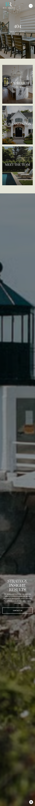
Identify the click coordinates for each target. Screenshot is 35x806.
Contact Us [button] (17, 610)
